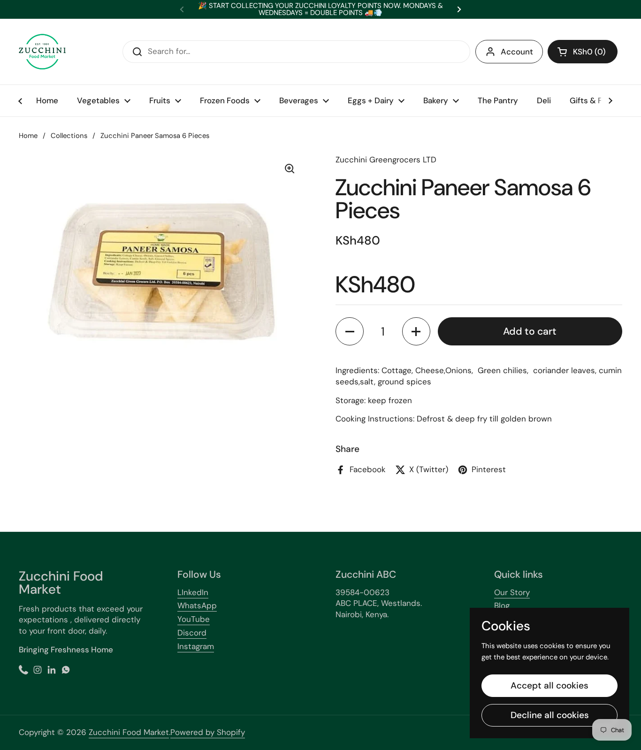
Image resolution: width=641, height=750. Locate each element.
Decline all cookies (550, 715)
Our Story (512, 592)
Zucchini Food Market (129, 732)
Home (28, 135)
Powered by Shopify (207, 732)
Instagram (195, 646)
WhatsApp (197, 605)
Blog (502, 605)
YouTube (193, 619)
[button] (583, 51)
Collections (69, 135)
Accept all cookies (549, 685)
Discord (191, 633)
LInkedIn (192, 592)
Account (517, 51)
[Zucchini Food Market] (42, 51)
